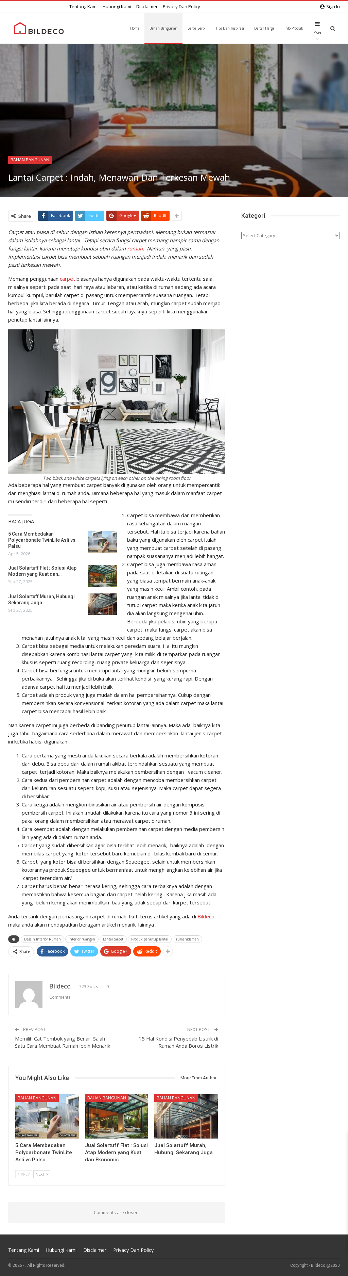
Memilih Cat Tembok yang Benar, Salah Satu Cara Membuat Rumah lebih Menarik (62, 1042)
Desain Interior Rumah (42, 939)
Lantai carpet (113, 939)
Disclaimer (147, 6)
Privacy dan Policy (181, 6)
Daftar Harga (264, 28)
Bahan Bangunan (163, 28)
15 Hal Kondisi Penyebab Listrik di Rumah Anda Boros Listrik (178, 1042)
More (317, 32)
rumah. (135, 248)
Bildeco (205, 916)
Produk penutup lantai (149, 939)
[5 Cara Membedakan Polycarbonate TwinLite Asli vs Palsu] (102, 542)
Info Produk (293, 28)
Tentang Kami (83, 6)
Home (134, 28)
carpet (67, 278)
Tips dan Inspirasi (230, 28)
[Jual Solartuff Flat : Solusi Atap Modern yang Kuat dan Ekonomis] (102, 576)
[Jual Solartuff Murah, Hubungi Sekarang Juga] (102, 604)
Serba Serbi (197, 28)
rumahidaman (187, 939)
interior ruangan (82, 939)
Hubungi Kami (117, 6)
